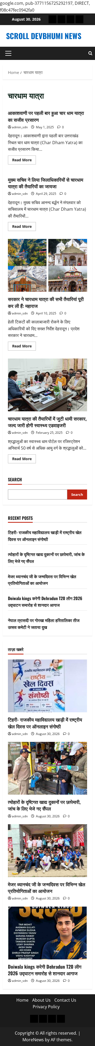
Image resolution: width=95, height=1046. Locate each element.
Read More (24, 160)
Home (22, 1000)
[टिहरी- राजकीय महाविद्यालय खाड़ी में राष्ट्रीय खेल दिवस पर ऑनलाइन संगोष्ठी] (47, 685)
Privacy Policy (46, 1007)
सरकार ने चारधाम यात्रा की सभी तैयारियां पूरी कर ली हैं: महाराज (47, 265)
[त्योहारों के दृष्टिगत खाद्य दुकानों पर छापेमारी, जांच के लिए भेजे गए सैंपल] (47, 768)
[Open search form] (90, 53)
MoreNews (33, 1040)
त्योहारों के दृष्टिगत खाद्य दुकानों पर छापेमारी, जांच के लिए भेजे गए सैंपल (44, 805)
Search (15, 480)
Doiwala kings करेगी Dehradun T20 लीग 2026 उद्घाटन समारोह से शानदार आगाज (45, 601)
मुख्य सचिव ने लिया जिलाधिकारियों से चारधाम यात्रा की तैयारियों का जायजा (45, 183)
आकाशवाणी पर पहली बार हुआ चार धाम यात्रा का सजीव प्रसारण (46, 116)
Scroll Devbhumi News (43, 35)
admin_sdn (20, 127)
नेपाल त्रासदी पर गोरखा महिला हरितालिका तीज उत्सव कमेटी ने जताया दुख (43, 623)
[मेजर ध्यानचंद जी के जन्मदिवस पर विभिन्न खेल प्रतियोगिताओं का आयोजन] (47, 850)
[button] (8, 53)
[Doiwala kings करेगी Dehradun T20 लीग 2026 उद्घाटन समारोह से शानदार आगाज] (47, 933)
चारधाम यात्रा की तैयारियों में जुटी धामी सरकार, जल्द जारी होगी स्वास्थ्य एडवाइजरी (47, 385)
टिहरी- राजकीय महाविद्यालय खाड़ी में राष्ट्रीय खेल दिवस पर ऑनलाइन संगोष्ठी (45, 535)
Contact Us (65, 1000)
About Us (41, 1000)
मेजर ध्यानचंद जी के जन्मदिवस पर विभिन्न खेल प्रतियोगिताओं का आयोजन (42, 579)
